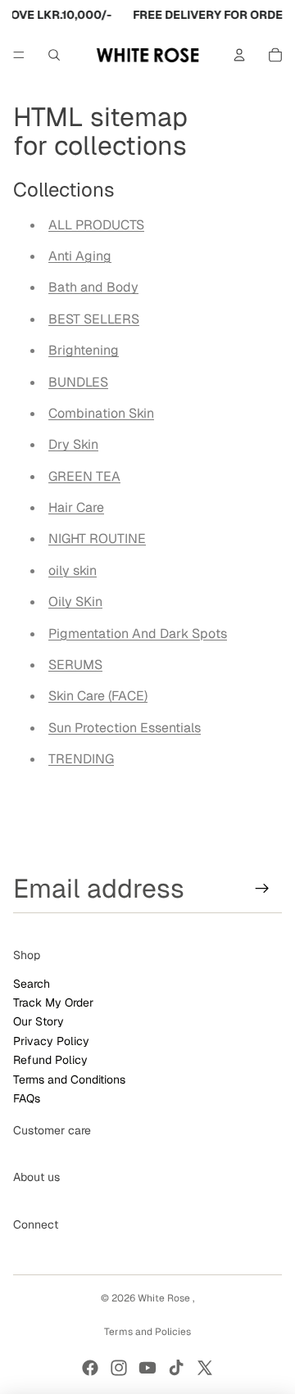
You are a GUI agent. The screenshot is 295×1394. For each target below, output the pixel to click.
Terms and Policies (147, 1331)
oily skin (72, 570)
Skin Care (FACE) (98, 695)
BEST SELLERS (93, 319)
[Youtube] (147, 1368)
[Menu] (19, 55)
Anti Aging (79, 256)
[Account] (239, 55)
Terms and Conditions (69, 1079)
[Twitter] (205, 1368)
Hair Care (76, 507)
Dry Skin (73, 444)
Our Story (38, 1021)
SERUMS (75, 664)
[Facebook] (90, 1368)
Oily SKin (75, 601)
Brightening (83, 350)
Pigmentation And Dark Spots (137, 633)
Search (31, 983)
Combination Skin (101, 413)
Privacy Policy (51, 1041)
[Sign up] (262, 888)
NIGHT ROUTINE (97, 538)
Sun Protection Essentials (124, 727)
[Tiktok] (176, 1368)
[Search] (54, 55)
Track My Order (53, 1002)
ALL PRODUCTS (96, 224)
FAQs (26, 1098)
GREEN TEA (84, 476)
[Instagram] (119, 1368)
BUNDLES (78, 382)
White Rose (165, 1298)
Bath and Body (93, 287)
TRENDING (81, 758)
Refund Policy (50, 1059)
